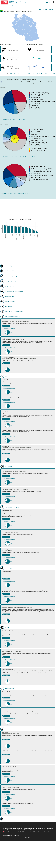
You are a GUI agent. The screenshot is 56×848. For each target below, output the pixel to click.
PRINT (51, 9)
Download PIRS (6, 345)
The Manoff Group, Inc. (43, 827)
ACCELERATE (19, 825)
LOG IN (48, 2)
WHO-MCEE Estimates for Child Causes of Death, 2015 (14, 119)
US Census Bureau (13, 73)
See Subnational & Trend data (9, 328)
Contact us (6, 835)
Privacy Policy (28, 837)
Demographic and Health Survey (32, 156)
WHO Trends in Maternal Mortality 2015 (47, 73)
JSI (22, 831)
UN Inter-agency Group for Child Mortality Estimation (28, 73)
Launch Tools (43, 9)
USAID (28, 827)
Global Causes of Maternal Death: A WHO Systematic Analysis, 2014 (16, 193)
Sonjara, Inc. (43, 828)
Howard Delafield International (16, 828)
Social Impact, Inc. (33, 828)
